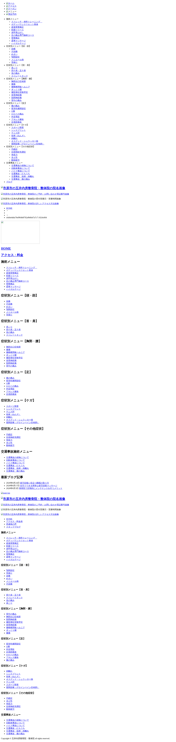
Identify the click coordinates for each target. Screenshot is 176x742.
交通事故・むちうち (20, 174)
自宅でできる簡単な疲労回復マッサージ (38, 485)
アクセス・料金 (12, 255)
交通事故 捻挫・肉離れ (22, 176)
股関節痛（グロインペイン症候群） (27, 144)
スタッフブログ (13, 527)
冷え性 (14, 157)
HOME (9, 208)
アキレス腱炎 (17, 119)
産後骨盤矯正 (17, 27)
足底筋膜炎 (16, 122)
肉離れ (14, 138)
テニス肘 (15, 133)
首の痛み (15, 73)
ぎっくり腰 (16, 89)
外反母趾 (15, 117)
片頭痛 (14, 51)
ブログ (9, 182)
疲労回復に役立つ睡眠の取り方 (34, 483)
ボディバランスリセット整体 (24, 24)
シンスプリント (18, 130)
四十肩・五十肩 (18, 70)
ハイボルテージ (18, 43)
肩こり (14, 68)
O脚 (13, 111)
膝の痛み (15, 106)
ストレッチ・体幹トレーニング (26, 22)
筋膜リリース (17, 30)
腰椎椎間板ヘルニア (20, 87)
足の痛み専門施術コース (22, 35)
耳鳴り (14, 62)
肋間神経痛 (16, 98)
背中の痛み (16, 100)
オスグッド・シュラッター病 (24, 141)
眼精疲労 (15, 160)
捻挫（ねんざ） (18, 136)
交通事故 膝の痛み (20, 179)
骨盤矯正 (15, 38)
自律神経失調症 (18, 152)
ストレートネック (19, 76)
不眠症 (14, 149)
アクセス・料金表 (14, 521)
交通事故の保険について (22, 165)
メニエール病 (17, 60)
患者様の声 (11, 524)
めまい (14, 54)
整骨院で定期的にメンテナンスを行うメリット (40, 488)
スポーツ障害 (17, 127)
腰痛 (13, 84)
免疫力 (14, 155)
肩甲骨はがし (17, 32)
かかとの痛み (17, 114)
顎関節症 (15, 57)
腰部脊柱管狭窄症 (19, 92)
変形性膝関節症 (18, 108)
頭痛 (13, 49)
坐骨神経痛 (16, 95)
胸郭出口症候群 (18, 81)
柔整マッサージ (18, 41)
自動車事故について (20, 168)
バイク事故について (20, 171)
